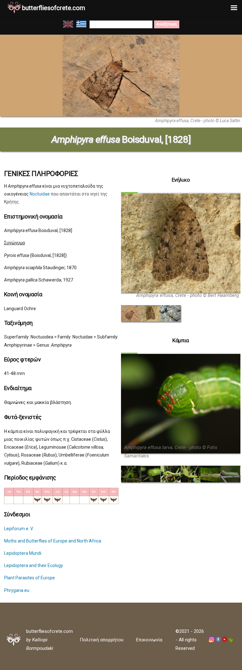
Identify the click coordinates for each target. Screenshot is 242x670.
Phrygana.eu (16, 590)
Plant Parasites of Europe (29, 577)
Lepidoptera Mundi (22, 553)
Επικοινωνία (149, 640)
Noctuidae (40, 193)
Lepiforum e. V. (18, 528)
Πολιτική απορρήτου (102, 640)
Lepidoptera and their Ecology (33, 565)
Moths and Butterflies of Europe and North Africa (52, 540)
